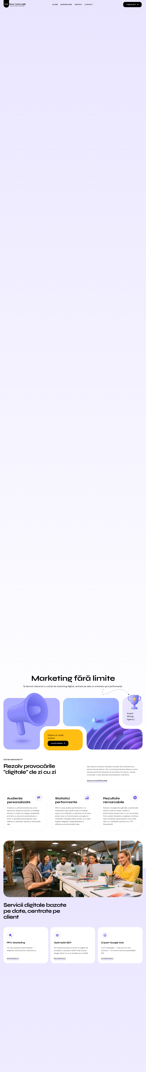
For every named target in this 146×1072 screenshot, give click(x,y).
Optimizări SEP (62, 942)
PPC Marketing (16, 942)
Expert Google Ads (112, 942)
